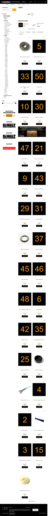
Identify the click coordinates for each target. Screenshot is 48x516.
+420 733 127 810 (6, 509)
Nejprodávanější (40, 32)
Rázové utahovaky (7, 39)
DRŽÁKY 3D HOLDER (7, 15)
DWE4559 (6, 81)
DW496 (6, 71)
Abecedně (21, 34)
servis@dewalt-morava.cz (8, 507)
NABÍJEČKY (6, 32)
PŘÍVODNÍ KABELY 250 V (8, 95)
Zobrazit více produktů (31, 28)
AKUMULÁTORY (6, 34)
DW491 (6, 70)
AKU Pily (5, 27)
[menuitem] (16, 2)
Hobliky (5, 90)
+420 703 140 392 (6, 508)
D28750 (6, 61)
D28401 (6, 46)
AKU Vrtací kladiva (7, 25)
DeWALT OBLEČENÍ (7, 16)
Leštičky (6, 88)
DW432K (6, 63)
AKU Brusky (6, 26)
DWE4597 (6, 84)
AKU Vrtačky (6, 21)
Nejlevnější (28, 32)
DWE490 (6, 75)
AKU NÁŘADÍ (6, 20)
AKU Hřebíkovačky (7, 31)
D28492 (6, 59)
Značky (5, 96)
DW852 (6, 74)
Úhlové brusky (6, 40)
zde (13, 511)
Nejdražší (33, 32)
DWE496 (6, 80)
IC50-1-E (5, 19)
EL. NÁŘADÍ (5, 35)
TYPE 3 (6, 69)
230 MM (6, 44)
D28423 (6, 54)
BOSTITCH (5, 17)
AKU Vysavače (6, 30)
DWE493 (6, 78)
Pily (5, 93)
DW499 (6, 73)
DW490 (6, 65)
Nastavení (12, 513)
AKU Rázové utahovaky (8, 24)
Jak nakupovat (28, 507)
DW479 (6, 64)
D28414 (6, 50)
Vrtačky (5, 36)
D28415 (6, 51)
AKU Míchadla (6, 29)
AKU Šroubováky (7, 22)
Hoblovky (5, 91)
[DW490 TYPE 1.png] (32, 11)
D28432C (6, 55)
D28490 (6, 56)
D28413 (6, 49)
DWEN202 (6, 86)
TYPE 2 (6, 68)
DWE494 (6, 79)
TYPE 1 (6, 66)
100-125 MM (6, 41)
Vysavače (6, 94)
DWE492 (6, 76)
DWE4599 (6, 85)
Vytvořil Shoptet (43, 513)
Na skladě (5, 106)
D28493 (6, 60)
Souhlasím (35, 509)
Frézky (5, 89)
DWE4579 (6, 83)
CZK (35, 1)
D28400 (6, 45)
